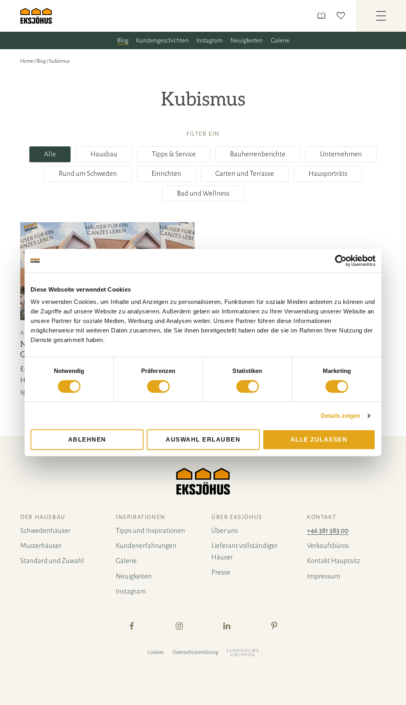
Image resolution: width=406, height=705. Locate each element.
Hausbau (103, 154)
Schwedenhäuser (45, 530)
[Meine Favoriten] (342, 16)
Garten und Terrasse (244, 173)
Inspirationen (140, 517)
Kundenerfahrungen (146, 545)
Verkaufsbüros (328, 545)
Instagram (209, 40)
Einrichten (166, 173)
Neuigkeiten (246, 40)
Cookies (155, 652)
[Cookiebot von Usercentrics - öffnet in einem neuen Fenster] (340, 261)
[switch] (158, 386)
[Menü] (381, 16)
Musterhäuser (40, 545)
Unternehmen (341, 154)
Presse (220, 572)
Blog (122, 40)
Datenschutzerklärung (195, 652)
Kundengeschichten (162, 40)
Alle (50, 154)
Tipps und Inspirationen (150, 530)
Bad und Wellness (203, 193)
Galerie (280, 40)
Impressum (323, 576)
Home (26, 61)
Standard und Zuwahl (52, 561)
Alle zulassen (319, 439)
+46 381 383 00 (328, 530)
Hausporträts (327, 173)
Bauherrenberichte (257, 154)
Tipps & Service (174, 154)
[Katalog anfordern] (323, 16)
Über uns (224, 530)
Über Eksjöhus (236, 517)
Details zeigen (340, 415)
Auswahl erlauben (203, 439)
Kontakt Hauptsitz (333, 561)
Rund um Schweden (88, 173)
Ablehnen (87, 439)
